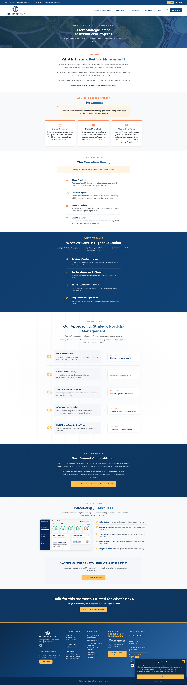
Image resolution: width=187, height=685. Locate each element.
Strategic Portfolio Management (93, 637)
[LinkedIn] (40, 645)
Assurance (90, 657)
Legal (106, 681)
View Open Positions (136, 636)
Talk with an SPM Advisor (93, 609)
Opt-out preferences (159, 681)
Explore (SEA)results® (93, 577)
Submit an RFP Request (116, 654)
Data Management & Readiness (94, 644)
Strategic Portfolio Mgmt (102, 10)
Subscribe (46, 661)
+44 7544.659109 (55, 2)
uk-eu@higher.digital (72, 654)
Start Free (179, 2)
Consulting (135, 10)
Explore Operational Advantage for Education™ (93, 484)
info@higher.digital (71, 637)
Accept (160, 677)
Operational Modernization (92, 653)
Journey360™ (92, 640)
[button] (183, 662)
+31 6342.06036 (71, 658)
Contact (176, 10)
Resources (149, 10)
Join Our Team (137, 632)
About (160, 10)
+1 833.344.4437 (42, 2)
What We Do (120, 10)
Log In (171, 2)
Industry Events (134, 642)
